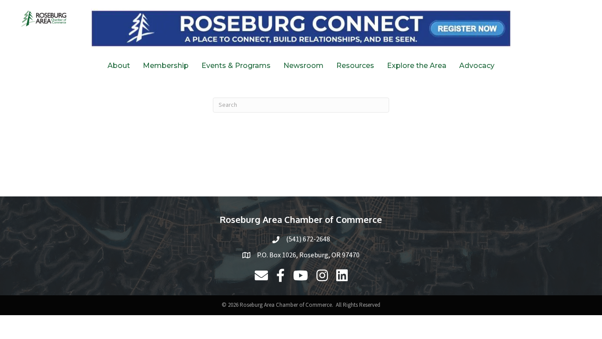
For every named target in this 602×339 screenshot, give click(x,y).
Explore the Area (416, 65)
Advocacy (476, 65)
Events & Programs (236, 65)
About (119, 65)
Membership (166, 65)
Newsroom (303, 65)
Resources (355, 65)
